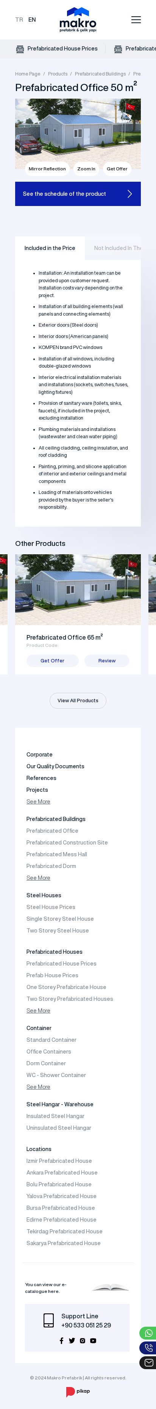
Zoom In (86, 168)
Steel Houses (44, 895)
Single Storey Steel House (60, 919)
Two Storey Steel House (58, 930)
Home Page (28, 73)
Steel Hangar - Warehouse (60, 1104)
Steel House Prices (51, 907)
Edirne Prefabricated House (62, 1219)
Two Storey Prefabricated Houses (70, 999)
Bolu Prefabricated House (59, 1184)
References (41, 778)
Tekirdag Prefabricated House (65, 1231)
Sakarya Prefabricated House (64, 1243)
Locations (39, 1149)
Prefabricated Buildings (100, 73)
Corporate (40, 754)
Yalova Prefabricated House (62, 1196)
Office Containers (49, 1051)
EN (32, 19)
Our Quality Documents (55, 766)
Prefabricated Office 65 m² (65, 637)
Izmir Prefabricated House (59, 1161)
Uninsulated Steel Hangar (59, 1128)
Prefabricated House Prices (62, 48)
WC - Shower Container (56, 1075)
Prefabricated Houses (55, 952)
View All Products (78, 700)
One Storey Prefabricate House (66, 987)
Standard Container (51, 1040)
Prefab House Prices (52, 975)
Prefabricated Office (52, 830)
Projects (37, 790)
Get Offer (117, 168)
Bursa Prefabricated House (61, 1208)
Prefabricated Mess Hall (57, 854)
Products (57, 73)
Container (39, 1028)
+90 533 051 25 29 (86, 1325)
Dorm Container (46, 1063)
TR (19, 19)
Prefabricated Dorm (51, 866)
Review (106, 660)
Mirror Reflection (47, 168)
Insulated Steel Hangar (55, 1116)
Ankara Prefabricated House (62, 1172)
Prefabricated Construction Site (67, 842)
